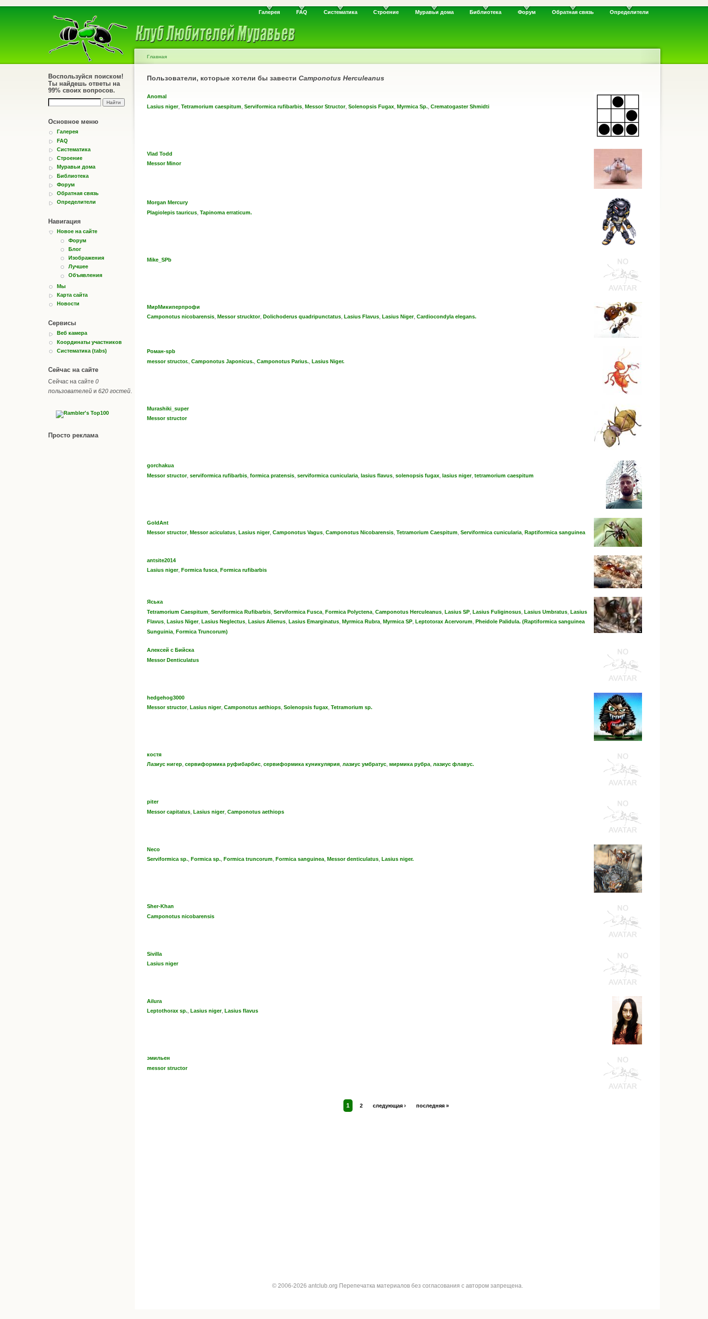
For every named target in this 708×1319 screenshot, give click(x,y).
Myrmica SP (397, 621)
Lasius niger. (397, 859)
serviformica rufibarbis (218, 475)
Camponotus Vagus (298, 532)
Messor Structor (325, 106)
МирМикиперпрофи (173, 307)
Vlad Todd (159, 154)
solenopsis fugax (417, 475)
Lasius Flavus (361, 316)
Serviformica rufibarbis (273, 106)
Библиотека (485, 12)
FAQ (301, 12)
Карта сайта (72, 295)
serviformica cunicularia (327, 475)
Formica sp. (206, 859)
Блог (74, 249)
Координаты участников (89, 342)
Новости (68, 303)
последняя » (432, 1105)
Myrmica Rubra (361, 621)
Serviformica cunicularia (491, 532)
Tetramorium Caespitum (427, 532)
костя (154, 754)
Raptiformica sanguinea (554, 532)
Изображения (86, 258)
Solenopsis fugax (306, 707)
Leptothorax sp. (167, 1011)
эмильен (158, 1058)
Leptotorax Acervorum (443, 621)
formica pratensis (272, 475)
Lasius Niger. (328, 361)
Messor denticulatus (353, 859)
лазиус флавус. (453, 764)
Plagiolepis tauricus (172, 212)
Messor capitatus (168, 812)
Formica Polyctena (348, 612)
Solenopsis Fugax (371, 106)
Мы (61, 286)
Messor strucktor (238, 316)
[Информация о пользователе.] (618, 138)
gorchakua (160, 465)
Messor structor (167, 418)
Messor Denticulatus (173, 660)
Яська (155, 602)
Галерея (269, 12)
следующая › (389, 1105)
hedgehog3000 (165, 697)
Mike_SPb (159, 260)
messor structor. (167, 361)
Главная (157, 56)
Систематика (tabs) (82, 351)
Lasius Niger (398, 316)
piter (152, 802)
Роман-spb (161, 351)
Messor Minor (164, 163)
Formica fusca (199, 570)
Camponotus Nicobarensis (359, 532)
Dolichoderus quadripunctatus (302, 316)
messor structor (167, 1068)
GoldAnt (158, 523)
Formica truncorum (248, 859)
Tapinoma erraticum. (226, 212)
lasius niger (457, 475)
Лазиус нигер (164, 764)
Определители (629, 12)
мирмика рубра (409, 764)
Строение (386, 12)
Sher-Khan (160, 906)
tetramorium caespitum (504, 475)
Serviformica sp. (167, 859)
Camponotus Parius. (283, 361)
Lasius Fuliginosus (496, 612)
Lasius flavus (241, 1011)
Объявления (85, 275)
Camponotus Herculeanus (408, 612)
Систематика (340, 12)
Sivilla (154, 954)
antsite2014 (161, 560)
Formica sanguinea (299, 859)
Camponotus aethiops (252, 707)
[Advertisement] (397, 1187)
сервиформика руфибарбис (223, 764)
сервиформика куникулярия (301, 764)
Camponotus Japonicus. (222, 361)
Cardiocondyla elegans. (446, 316)
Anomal (157, 96)
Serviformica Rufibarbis (241, 612)
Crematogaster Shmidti (460, 106)
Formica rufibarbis (243, 570)
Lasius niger (162, 106)
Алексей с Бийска (170, 650)
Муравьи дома (434, 12)
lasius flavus (377, 475)
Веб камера (72, 333)
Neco (153, 849)
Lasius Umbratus (545, 612)
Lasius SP (457, 612)
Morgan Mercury (167, 202)
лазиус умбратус (364, 764)
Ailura (154, 1001)
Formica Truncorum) (202, 631)
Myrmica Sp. (412, 106)
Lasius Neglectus (223, 621)
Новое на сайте (77, 231)
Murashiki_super (168, 408)
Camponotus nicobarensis (180, 316)
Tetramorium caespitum (211, 106)
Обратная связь (573, 12)
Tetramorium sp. (351, 707)
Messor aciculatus (213, 532)
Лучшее (78, 266)
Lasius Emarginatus (313, 621)
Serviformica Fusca (298, 612)
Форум (527, 12)
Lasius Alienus (267, 621)
